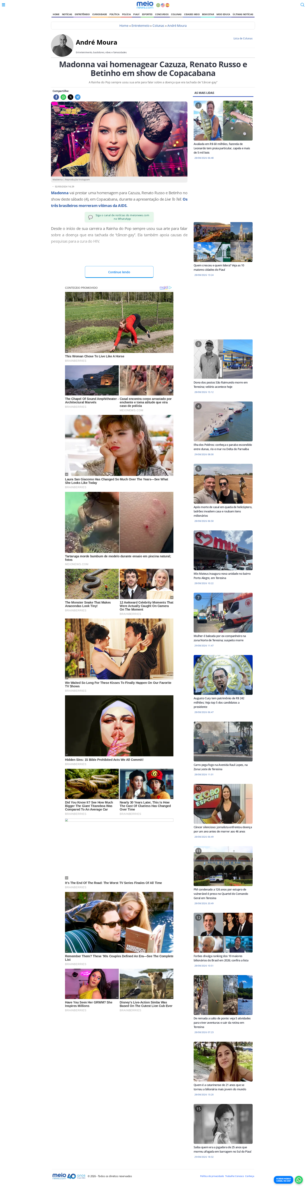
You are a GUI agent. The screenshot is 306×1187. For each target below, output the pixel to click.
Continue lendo (119, 272)
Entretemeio (140, 25)
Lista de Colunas (243, 38)
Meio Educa (223, 14)
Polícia (126, 14)
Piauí (136, 14)
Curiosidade (99, 14)
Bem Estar (208, 14)
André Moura (176, 25)
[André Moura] (62, 56)
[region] (223, 192)
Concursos (161, 14)
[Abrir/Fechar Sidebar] (3, 5)
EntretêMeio (82, 14)
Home (56, 14)
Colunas (176, 14)
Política (114, 14)
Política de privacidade (212, 1176)
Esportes (147, 14)
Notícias (67, 14)
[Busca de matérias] (302, 5)
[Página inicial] (144, 5)
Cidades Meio (192, 14)
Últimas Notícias (243, 14)
